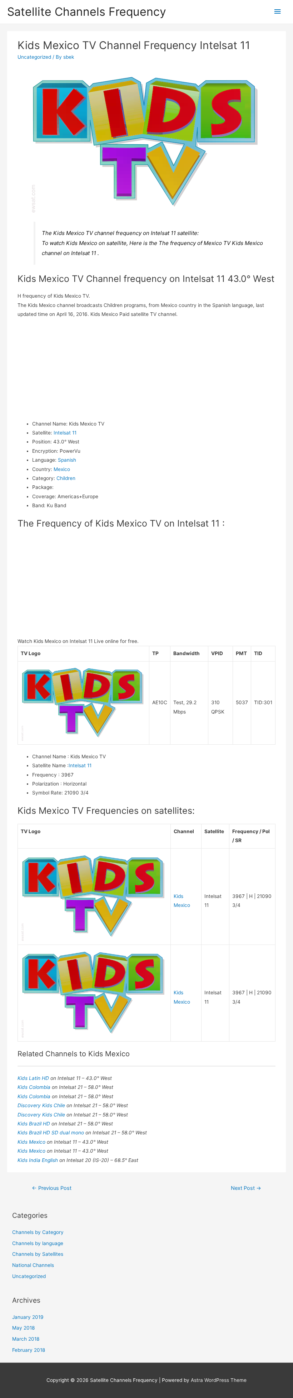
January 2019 (28, 1317)
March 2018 (25, 1339)
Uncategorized (34, 57)
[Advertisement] (146, 369)
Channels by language (37, 1243)
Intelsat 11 (65, 433)
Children (65, 478)
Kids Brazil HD (34, 1123)
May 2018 (23, 1328)
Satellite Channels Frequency (86, 12)
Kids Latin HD (34, 1078)
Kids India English (38, 1160)
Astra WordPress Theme (219, 1380)
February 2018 (28, 1350)
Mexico (62, 469)
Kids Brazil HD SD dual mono (51, 1132)
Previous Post (51, 1188)
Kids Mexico (32, 1142)
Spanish (67, 460)
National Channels (33, 1265)
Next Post (246, 1188)
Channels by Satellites (37, 1254)
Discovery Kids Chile (42, 1105)
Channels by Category (38, 1232)
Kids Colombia (35, 1087)
